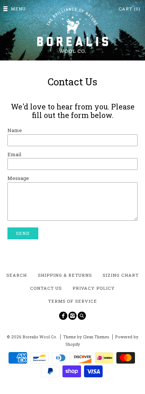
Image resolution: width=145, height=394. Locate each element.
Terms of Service (72, 301)
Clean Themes (96, 336)
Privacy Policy (93, 288)
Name (14, 130)
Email (14, 154)
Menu (18, 9)
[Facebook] (63, 316)
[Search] (82, 316)
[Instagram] (72, 316)
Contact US (46, 288)
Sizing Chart (121, 275)
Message (18, 178)
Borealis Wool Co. (40, 336)
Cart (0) (130, 9)
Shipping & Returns (65, 275)
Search (16, 275)
